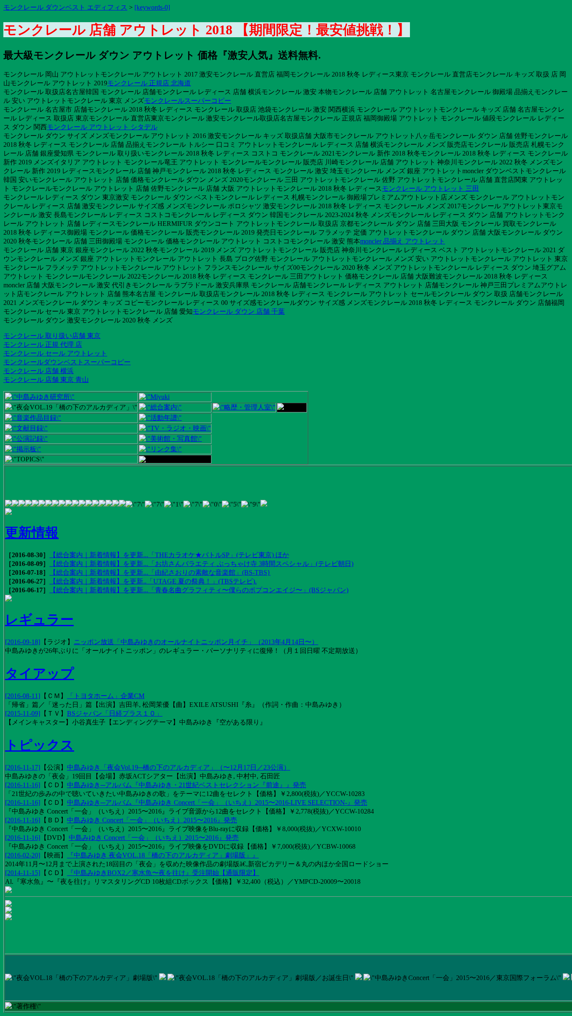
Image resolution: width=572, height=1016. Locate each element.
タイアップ (39, 673)
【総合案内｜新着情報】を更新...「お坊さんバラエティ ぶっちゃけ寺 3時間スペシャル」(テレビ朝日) (201, 563)
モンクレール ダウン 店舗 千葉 (239, 311)
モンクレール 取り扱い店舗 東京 (51, 335)
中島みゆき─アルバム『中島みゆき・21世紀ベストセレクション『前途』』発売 (186, 784)
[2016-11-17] (22, 767)
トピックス (39, 744)
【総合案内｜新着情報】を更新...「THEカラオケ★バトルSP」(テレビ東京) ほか (169, 554)
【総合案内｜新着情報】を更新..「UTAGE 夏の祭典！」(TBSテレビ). (153, 581)
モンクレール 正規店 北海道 (149, 83)
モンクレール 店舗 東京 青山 (46, 379)
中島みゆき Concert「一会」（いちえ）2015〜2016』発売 (152, 820)
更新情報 (32, 532)
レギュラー (39, 619)
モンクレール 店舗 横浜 (38, 370)
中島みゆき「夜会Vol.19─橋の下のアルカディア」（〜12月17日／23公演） (178, 767)
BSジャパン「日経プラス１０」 (114, 713)
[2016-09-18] (22, 641)
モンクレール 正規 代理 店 (42, 344)
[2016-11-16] (22, 784)
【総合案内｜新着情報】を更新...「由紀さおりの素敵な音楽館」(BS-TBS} (160, 572)
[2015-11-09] (22, 713)
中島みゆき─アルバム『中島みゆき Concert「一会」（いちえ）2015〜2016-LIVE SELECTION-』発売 (217, 802)
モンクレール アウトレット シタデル (102, 127)
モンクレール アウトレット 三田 (430, 188)
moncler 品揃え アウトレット (402, 241)
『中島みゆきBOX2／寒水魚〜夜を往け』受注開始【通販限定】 (163, 872)
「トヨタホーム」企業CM (105, 695)
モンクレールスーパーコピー (187, 100)
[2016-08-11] (22, 695)
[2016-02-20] (22, 855)
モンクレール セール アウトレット (55, 353)
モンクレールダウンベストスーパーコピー (67, 362)
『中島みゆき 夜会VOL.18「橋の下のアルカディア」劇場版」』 (163, 855)
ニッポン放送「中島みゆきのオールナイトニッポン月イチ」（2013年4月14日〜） (196, 641)
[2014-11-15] (22, 872)
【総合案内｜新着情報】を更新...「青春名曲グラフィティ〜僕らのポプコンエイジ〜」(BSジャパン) (198, 590)
